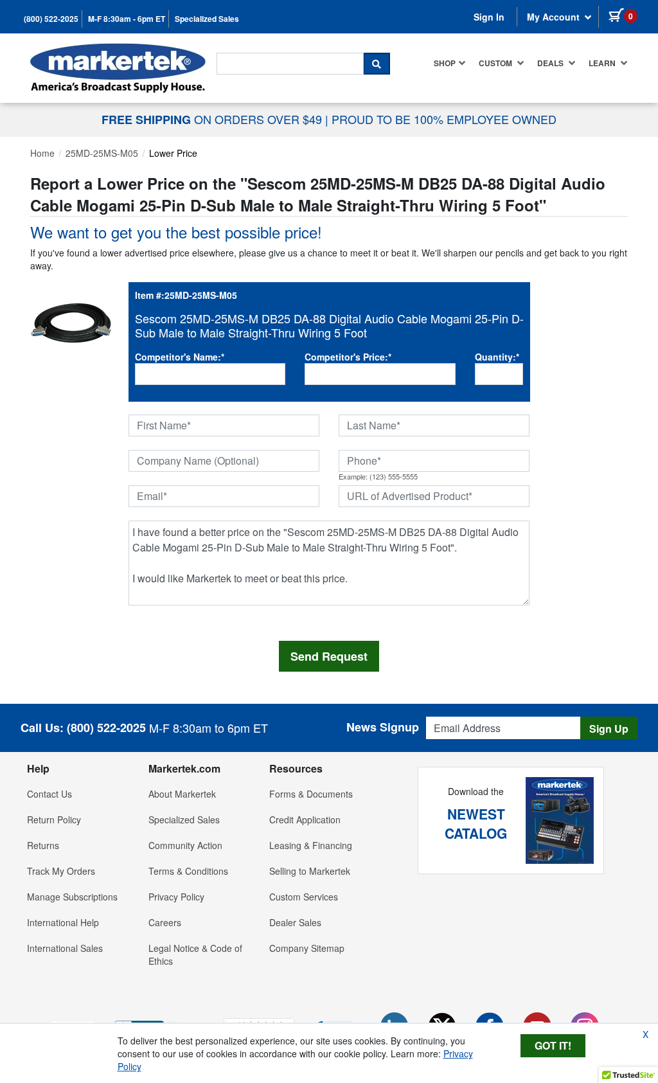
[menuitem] (449, 63)
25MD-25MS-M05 (102, 153)
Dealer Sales (295, 922)
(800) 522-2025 (51, 18)
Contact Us (49, 793)
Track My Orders (61, 870)
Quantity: (497, 356)
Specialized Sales (207, 18)
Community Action (185, 845)
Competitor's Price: (348, 356)
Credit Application (305, 819)
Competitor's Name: (179, 356)
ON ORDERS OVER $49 (213, 119)
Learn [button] (603, 63)
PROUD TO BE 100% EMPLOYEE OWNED (444, 119)
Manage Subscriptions (72, 896)
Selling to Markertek (309, 870)
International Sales (65, 948)
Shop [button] (445, 63)
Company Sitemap (306, 948)
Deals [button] (551, 63)
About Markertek (182, 793)
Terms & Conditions (188, 870)
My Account (554, 16)
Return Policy (54, 819)
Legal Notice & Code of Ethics (195, 954)
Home (42, 153)
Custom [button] (496, 63)
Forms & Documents (311, 793)
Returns (43, 845)
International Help (63, 922)
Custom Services (303, 896)
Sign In (489, 16)
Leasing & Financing (310, 845)
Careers (164, 922)
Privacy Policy (176, 896)
